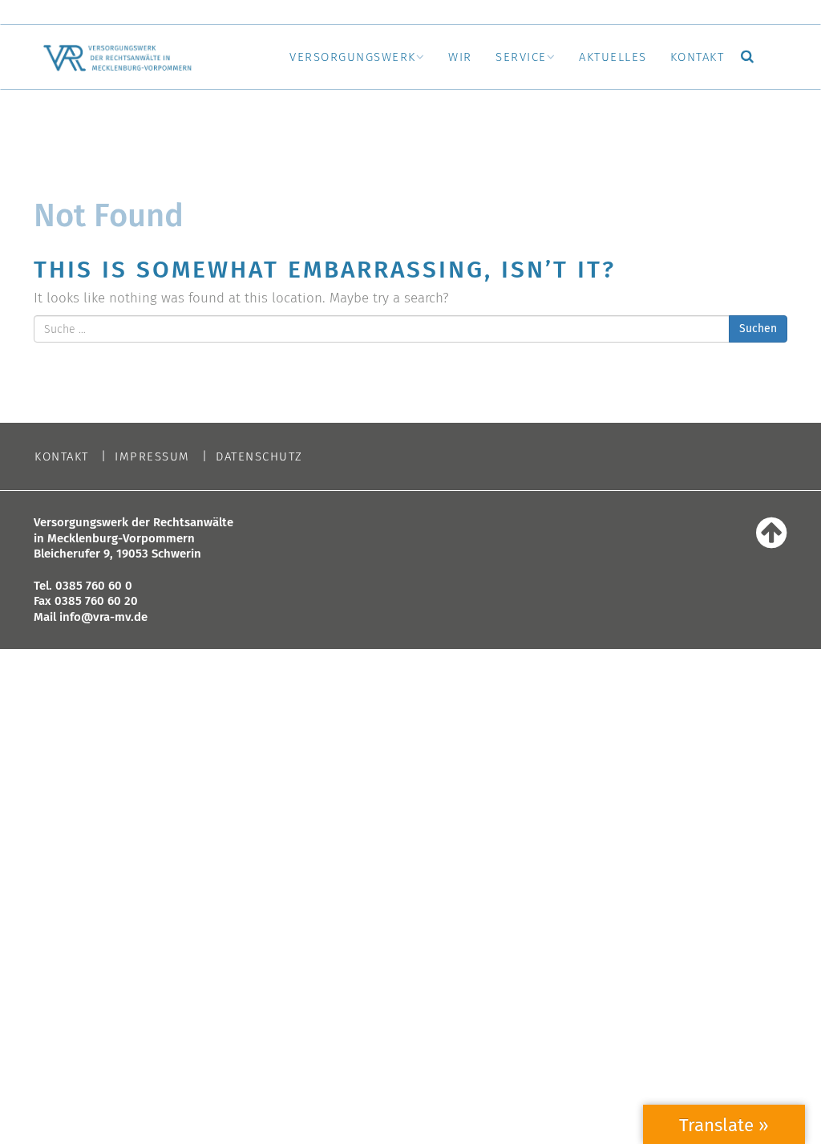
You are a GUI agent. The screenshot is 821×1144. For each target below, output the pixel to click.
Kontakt (697, 57)
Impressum (152, 457)
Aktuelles (613, 57)
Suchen (758, 328)
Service (521, 57)
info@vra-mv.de (103, 617)
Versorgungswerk (352, 57)
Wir (460, 57)
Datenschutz (259, 457)
